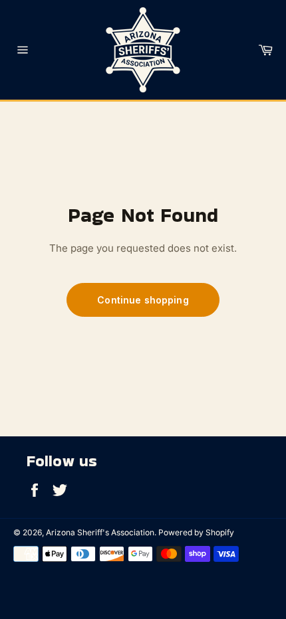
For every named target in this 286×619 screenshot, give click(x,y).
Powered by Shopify (196, 532)
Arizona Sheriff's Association (100, 532)
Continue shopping (142, 300)
